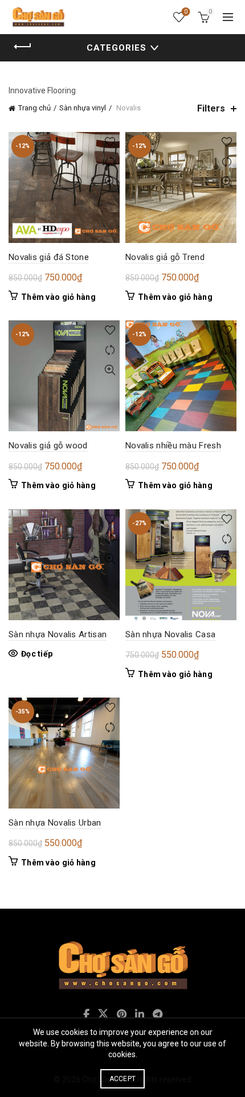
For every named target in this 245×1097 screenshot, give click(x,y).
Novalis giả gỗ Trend (165, 257)
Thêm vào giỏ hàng (58, 297)
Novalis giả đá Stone (49, 257)
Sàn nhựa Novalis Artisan (58, 634)
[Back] (23, 46)
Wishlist (185, 12)
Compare (110, 162)
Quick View (110, 182)
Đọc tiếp (36, 653)
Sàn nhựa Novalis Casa (170, 634)
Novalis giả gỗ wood (48, 445)
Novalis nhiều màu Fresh (173, 445)
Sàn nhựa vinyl (82, 108)
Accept (122, 1079)
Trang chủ (34, 108)
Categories (116, 48)
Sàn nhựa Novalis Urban (55, 823)
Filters (211, 108)
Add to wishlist (110, 142)
